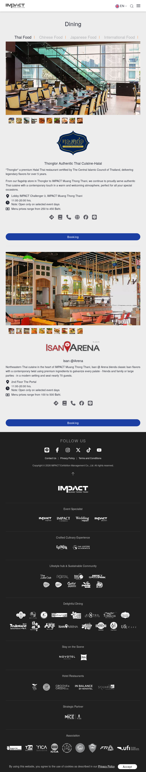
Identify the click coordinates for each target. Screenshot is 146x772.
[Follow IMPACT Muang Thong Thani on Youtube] (99, 449)
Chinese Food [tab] (51, 37)
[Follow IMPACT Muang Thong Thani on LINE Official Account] (46, 449)
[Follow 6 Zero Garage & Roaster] (113, 626)
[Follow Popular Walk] (86, 584)
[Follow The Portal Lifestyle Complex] (63, 576)
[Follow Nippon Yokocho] (35, 626)
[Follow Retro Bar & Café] (87, 626)
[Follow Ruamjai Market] (99, 584)
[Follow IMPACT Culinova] (61, 547)
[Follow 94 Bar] (34, 687)
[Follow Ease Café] (128, 626)
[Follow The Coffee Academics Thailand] (81, 547)
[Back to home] (15, 5)
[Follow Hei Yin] (32, 615)
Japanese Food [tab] (83, 37)
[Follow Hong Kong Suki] (76, 615)
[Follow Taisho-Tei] (49, 626)
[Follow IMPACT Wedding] (82, 519)
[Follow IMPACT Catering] (63, 519)
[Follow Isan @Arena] (68, 626)
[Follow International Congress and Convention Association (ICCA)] (54, 747)
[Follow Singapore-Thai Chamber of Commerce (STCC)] (14, 748)
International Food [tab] (119, 37)
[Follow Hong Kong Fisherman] (44, 615)
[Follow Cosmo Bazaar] (46, 584)
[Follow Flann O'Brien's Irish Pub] (101, 626)
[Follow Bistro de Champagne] (92, 614)
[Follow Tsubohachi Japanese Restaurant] (18, 626)
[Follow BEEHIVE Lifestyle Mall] (78, 577)
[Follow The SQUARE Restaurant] (106, 687)
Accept (127, 767)
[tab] (11, 120)
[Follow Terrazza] (110, 615)
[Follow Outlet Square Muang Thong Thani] (71, 584)
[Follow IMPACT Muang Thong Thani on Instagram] (67, 449)
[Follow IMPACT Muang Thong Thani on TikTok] (88, 449)
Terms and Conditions (90, 458)
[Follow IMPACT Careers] (101, 519)
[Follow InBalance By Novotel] (84, 687)
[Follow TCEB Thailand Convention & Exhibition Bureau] (73, 716)
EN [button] (122, 6)
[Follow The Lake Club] (45, 577)
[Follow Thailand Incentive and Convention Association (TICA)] (41, 748)
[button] (132, 5)
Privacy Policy (67, 458)
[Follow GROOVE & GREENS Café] (62, 687)
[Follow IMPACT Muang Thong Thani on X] (78, 449)
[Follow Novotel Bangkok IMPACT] (67, 657)
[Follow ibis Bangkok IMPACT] (84, 657)
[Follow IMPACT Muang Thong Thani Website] (73, 489)
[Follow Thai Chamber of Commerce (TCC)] (80, 748)
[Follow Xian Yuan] (21, 615)
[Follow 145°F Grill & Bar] (46, 687)
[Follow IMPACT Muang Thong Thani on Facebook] (57, 449)
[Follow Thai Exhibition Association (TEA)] (29, 748)
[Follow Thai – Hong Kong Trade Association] (67, 748)
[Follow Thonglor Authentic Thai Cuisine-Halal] (125, 615)
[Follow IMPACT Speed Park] (97, 576)
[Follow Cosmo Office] (58, 584)
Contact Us (50, 458)
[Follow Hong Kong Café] (59, 615)
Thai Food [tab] (22, 37)
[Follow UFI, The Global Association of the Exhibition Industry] (128, 748)
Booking (73, 237)
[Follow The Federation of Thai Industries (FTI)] (106, 748)
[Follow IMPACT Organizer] (45, 519)
